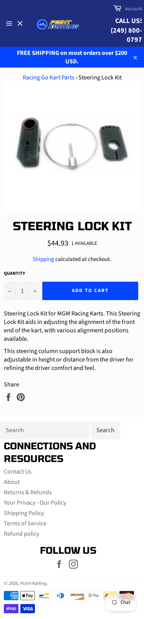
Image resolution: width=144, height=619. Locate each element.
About (12, 482)
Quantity (14, 274)
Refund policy (21, 534)
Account (133, 8)
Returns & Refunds (28, 492)
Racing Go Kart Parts (48, 77)
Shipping (43, 259)
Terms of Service (25, 523)
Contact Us (17, 471)
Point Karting (33, 583)
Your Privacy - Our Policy (35, 503)
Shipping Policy (24, 513)
